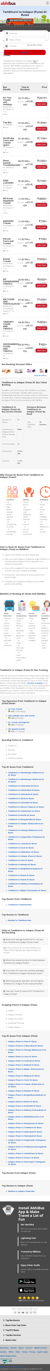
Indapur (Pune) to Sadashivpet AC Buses (25, 1153)
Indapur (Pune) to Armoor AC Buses (23, 1157)
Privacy (32, 1352)
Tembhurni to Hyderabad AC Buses (23, 786)
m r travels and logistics (18, 722)
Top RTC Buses (12, 1330)
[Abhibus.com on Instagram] (27, 1312)
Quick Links (10, 1340)
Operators (4, 1348)
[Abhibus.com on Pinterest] (35, 1312)
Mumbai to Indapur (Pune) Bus (21, 1191)
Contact (29, 1348)
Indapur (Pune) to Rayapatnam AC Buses (25, 1123)
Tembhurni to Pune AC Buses (20, 860)
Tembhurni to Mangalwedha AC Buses (24, 819)
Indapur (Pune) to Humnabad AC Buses (25, 1136)
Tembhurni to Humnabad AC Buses (23, 794)
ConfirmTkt (19, 1366)
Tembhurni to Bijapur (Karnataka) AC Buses (27, 890)
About (21, 1348)
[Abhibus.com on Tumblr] (31, 1312)
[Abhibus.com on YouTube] (23, 1312)
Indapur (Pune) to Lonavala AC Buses (24, 1061)
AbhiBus (3, 1366)
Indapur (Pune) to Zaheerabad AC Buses (25, 1046)
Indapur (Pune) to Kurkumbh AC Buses (24, 1106)
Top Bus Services (13, 1335)
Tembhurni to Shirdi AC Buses (21, 798)
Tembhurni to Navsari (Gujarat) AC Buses (26, 807)
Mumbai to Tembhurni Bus (19, 920)
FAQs (18, 1352)
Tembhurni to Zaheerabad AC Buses (24, 790)
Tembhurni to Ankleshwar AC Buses (23, 852)
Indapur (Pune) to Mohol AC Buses (23, 1101)
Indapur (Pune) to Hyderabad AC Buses (25, 1132)
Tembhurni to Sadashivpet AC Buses (24, 811)
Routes (14, 1348)
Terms (25, 1352)
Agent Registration (8, 1356)
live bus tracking (35, 683)
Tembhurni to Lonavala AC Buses (22, 843)
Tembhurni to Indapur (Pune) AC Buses (25, 856)
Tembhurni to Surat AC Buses (21, 848)
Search (24, 52)
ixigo (11, 1366)
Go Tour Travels (15, 709)
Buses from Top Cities (15, 1325)
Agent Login (42, 1352)
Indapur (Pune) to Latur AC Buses (22, 1056)
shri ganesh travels (16, 729)
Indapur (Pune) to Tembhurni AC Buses (25, 1127)
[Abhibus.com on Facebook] (15, 1312)
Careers (3, 1352)
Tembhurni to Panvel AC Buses (21, 879)
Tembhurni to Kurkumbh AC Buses (23, 802)
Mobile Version (40, 1348)
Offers (11, 1352)
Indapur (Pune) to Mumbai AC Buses (23, 1091)
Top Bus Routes (12, 1320)
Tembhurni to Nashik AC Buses (21, 815)
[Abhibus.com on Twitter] (19, 1312)
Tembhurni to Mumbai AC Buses (22, 864)
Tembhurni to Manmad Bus (20, 904)
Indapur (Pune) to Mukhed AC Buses (23, 1065)
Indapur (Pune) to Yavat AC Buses (23, 1080)
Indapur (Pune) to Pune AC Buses (22, 1041)
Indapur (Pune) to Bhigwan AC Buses (24, 1076)
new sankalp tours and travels (21, 715)
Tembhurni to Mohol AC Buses (21, 875)
